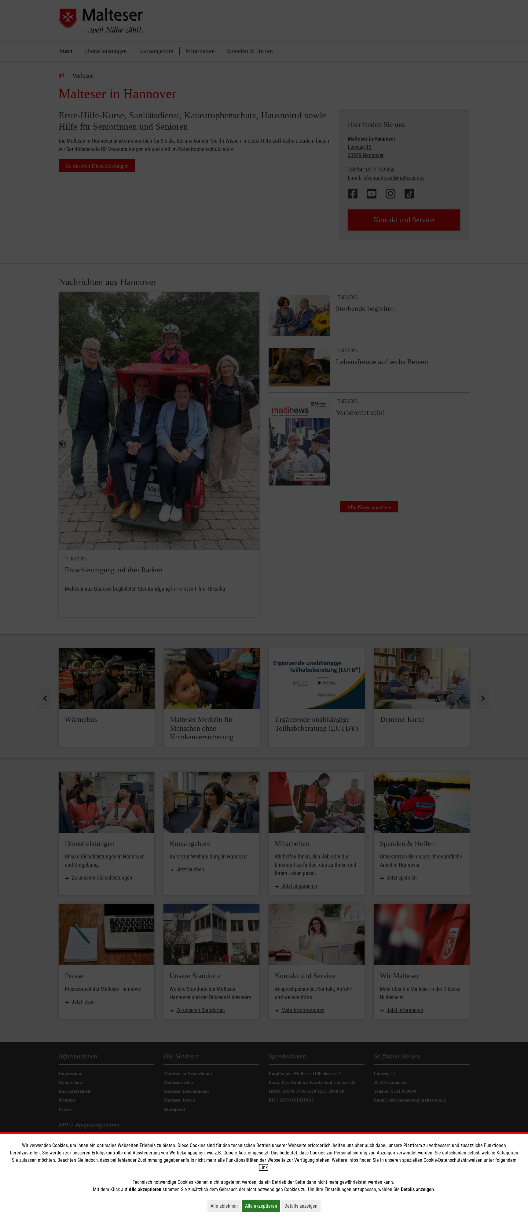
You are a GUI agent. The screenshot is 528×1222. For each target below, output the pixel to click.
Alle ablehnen (226, 1206)
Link (263, 1167)
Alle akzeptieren (262, 1206)
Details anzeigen (302, 1206)
